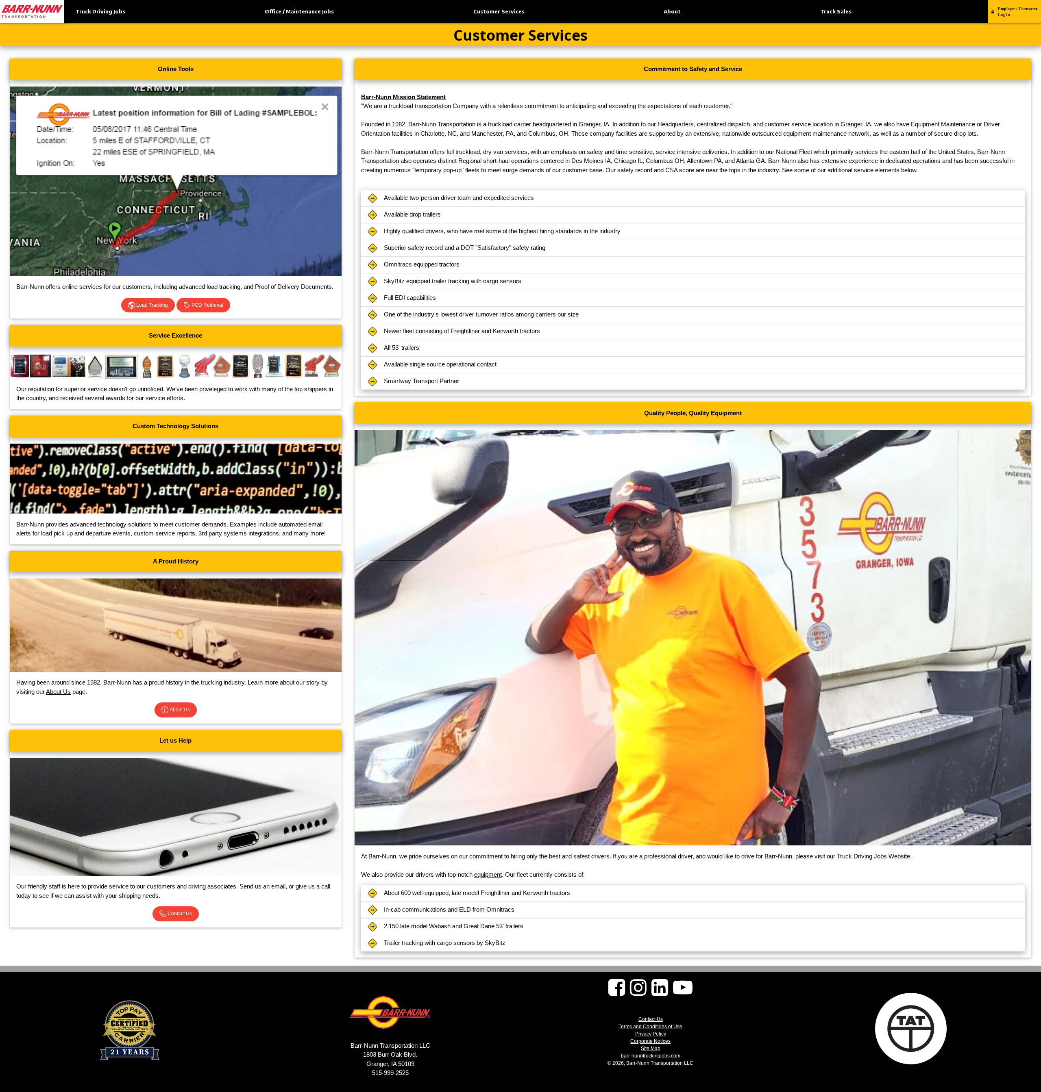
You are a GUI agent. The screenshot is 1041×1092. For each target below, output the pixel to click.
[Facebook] (616, 992)
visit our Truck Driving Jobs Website (862, 856)
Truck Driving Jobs (100, 11)
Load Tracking (151, 305)
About (672, 11)
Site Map (650, 1048)
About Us (58, 691)
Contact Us (179, 913)
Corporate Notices (650, 1041)
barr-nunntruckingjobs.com (650, 1056)
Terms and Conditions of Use (650, 1026)
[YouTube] (683, 992)
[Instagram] (638, 992)
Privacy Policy (650, 1034)
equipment (488, 874)
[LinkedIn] (659, 992)
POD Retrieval (206, 305)
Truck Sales (836, 11)
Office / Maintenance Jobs (299, 11)
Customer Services (499, 11)
